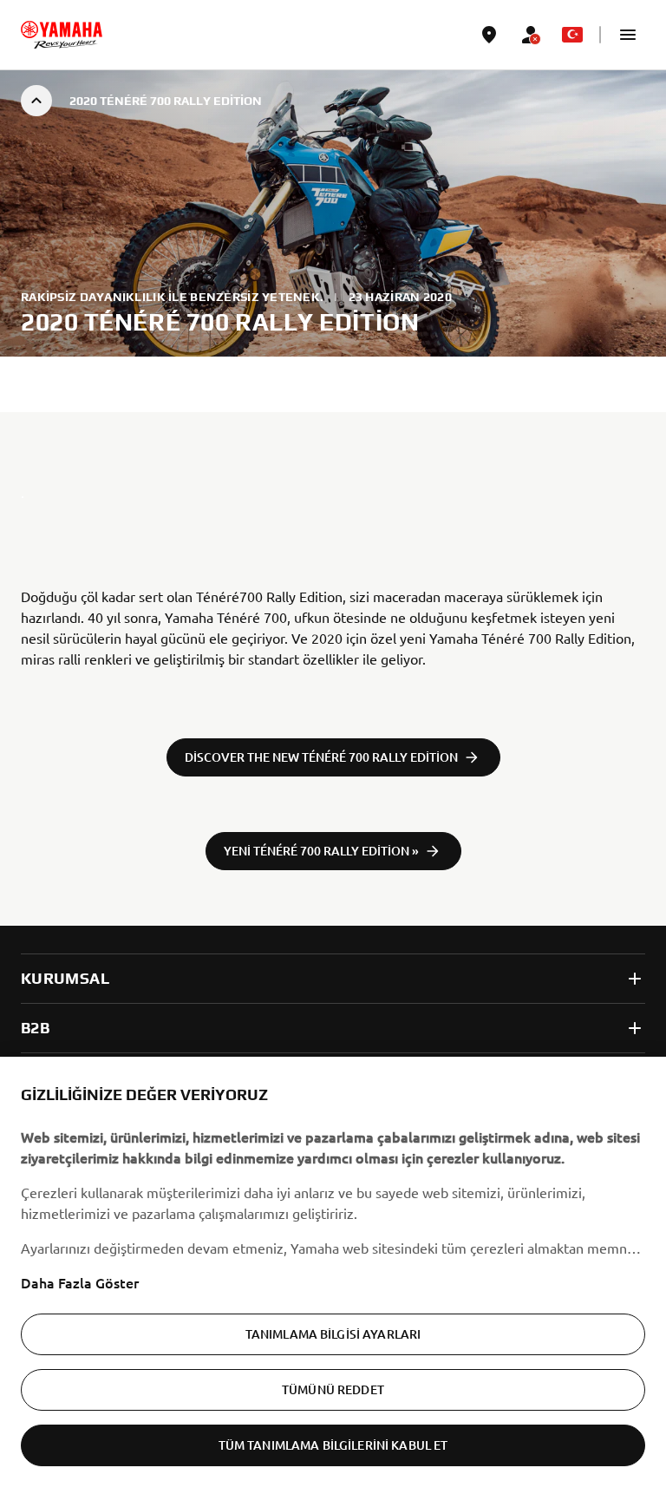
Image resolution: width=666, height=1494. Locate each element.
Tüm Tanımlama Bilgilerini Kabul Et (333, 1445)
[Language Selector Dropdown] (572, 34)
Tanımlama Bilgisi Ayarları (333, 1334)
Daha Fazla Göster (80, 1282)
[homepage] (61, 34)
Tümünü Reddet (333, 1389)
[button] (627, 34)
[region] (333, 1275)
